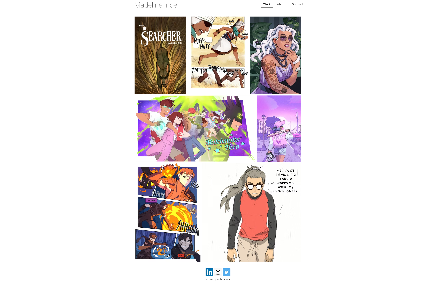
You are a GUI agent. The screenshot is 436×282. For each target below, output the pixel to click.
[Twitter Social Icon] (226, 272)
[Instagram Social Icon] (218, 272)
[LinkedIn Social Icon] (209, 272)
